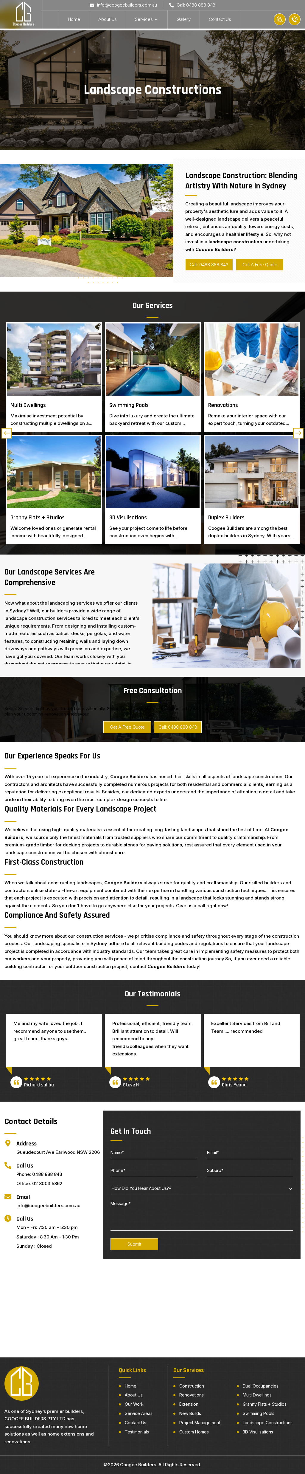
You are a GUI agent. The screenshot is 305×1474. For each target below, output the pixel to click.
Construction (191, 1386)
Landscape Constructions (267, 1422)
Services (144, 19)
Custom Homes (194, 1432)
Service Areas (138, 1413)
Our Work (134, 1404)
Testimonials (137, 1432)
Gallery (184, 19)
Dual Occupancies (260, 1386)
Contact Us (220, 19)
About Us (107, 19)
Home (74, 19)
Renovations (191, 1395)
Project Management (199, 1422)
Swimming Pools (258, 1413)
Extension (188, 1404)
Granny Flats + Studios (265, 1404)
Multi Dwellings (257, 1395)
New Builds (190, 1413)
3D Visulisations (258, 1432)
